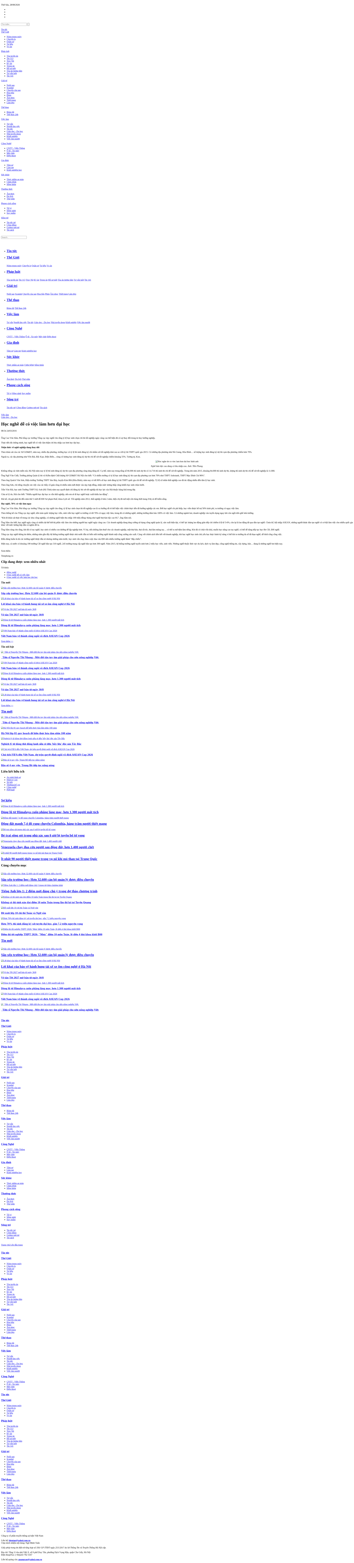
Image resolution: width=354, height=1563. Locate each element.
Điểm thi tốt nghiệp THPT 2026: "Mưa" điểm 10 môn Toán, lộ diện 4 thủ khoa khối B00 (51, 934)
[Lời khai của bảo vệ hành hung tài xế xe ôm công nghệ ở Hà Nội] (30, 598)
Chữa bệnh (11, 182)
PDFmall (11, 790)
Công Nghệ (6, 143)
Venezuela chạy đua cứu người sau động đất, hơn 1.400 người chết (47, 847)
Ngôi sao (11, 85)
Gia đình (5, 160)
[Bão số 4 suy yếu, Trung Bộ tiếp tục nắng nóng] (23, 760)
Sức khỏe (5, 175)
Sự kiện (6, 800)
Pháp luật (5, 51)
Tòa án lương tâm (14, 71)
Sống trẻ (4, 218)
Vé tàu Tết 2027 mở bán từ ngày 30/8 (22, 614)
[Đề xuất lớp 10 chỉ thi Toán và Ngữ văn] (19, 908)
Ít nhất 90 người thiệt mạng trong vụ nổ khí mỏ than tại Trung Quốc (49, 859)
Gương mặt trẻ (13, 227)
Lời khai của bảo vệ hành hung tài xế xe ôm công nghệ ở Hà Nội (38, 603)
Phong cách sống (8, 203)
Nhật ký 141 (12, 780)
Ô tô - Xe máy (13, 151)
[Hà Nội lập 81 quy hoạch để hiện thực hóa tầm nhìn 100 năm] (29, 728)
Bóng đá (10, 112)
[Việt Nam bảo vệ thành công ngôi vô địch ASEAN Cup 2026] (29, 631)
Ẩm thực (10, 194)
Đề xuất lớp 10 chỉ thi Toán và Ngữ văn (23, 913)
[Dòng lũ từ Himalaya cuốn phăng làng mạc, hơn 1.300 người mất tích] (32, 620)
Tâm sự (10, 165)
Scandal (10, 88)
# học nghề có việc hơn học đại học (22, 577)
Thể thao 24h (12, 114)
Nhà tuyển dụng (14, 134)
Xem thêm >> (7, 641)
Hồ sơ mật (11, 68)
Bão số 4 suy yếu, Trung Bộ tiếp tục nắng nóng (27, 765)
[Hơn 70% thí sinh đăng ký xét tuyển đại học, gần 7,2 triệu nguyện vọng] (33, 918)
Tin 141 (10, 76)
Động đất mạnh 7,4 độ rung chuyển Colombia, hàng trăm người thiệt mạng (54, 823)
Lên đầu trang (17, 1245)
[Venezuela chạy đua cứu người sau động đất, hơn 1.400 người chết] (31, 841)
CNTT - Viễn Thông (16, 148)
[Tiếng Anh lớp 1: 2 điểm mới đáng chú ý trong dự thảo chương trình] (32, 885)
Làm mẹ (10, 167)
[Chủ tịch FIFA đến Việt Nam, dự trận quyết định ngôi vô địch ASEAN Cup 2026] (38, 749)
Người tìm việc (13, 126)
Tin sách (10, 230)
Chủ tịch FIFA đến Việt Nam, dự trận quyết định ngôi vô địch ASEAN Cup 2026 (47, 754)
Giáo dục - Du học (15, 131)
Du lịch (10, 196)
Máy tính (11, 153)
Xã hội (10, 782)
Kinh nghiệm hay (14, 170)
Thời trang (11, 100)
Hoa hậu (10, 93)
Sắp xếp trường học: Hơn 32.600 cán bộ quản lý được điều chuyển (39, 593)
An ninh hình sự (14, 777)
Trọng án (11, 66)
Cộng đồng (11, 225)
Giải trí (4, 80)
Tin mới (6, 711)
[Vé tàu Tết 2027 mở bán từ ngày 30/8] (18, 609)
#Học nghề (11, 572)
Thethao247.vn (13, 785)
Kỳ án (9, 63)
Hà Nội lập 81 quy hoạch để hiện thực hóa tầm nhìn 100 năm (36, 733)
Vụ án (9, 46)
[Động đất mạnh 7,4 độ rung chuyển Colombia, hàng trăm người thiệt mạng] (35, 818)
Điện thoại (11, 155)
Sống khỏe (11, 184)
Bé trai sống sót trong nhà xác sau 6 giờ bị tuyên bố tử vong (43, 835)
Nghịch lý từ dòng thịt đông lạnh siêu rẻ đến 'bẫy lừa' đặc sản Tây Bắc (41, 743)
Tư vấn (10, 124)
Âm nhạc (11, 97)
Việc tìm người (13, 139)
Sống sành (11, 210)
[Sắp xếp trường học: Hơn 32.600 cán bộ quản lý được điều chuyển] (31, 588)
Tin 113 (10, 58)
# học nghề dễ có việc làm (18, 575)
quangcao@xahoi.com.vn (30, 1559)
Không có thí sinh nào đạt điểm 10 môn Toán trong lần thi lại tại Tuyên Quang (46, 902)
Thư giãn (11, 199)
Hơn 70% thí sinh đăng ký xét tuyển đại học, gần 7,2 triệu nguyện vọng (42, 923)
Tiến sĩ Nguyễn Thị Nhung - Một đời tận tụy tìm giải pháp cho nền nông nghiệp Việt (50, 657)
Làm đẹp (10, 102)
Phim (9, 95)
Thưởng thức (7, 189)
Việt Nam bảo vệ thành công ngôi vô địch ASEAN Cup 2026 (35, 635)
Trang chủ (6, 1245)
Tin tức (4, 29)
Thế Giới (5, 32)
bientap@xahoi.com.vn (19, 1540)
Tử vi (9, 208)
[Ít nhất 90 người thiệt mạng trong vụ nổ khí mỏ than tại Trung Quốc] (31, 853)
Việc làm (5, 119)
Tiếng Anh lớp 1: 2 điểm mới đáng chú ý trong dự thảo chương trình (49, 891)
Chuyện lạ (11, 39)
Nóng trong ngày (14, 36)
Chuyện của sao (14, 90)
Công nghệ (11, 787)
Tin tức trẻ (11, 222)
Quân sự (10, 41)
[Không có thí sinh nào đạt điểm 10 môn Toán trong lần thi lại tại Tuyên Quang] (36, 897)
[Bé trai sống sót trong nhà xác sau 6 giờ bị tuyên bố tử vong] (28, 829)
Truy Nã (10, 61)
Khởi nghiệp (12, 136)
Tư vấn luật (12, 73)
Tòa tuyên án (12, 56)
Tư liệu (10, 44)
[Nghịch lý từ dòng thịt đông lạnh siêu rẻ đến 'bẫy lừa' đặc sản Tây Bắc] (33, 738)
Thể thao (5, 107)
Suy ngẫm (11, 213)
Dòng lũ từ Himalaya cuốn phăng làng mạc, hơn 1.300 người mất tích (41, 625)
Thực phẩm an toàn (15, 179)
